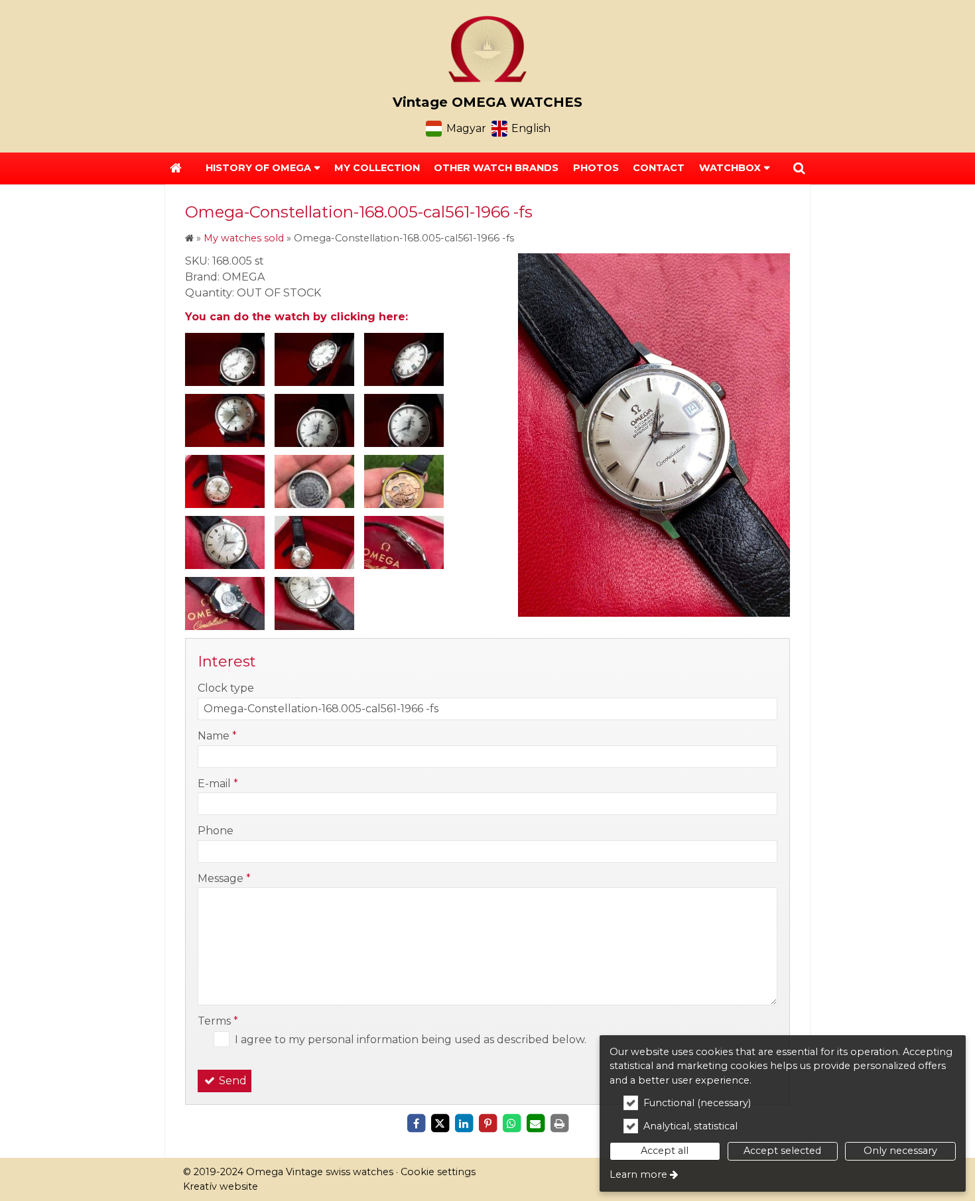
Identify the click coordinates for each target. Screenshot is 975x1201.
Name (217, 735)
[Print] (559, 1123)
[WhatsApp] (511, 1123)
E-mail (218, 783)
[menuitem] (175, 168)
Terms (218, 1021)
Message (224, 878)
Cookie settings (438, 1172)
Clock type (226, 688)
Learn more (638, 1174)
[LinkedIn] (463, 1123)
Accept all (664, 1151)
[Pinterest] (487, 1123)
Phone (215, 830)
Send (231, 1080)
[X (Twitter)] (439, 1123)
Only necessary (900, 1151)
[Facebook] (415, 1123)
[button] (799, 168)
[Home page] (487, 49)
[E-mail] (535, 1123)
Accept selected (782, 1151)
